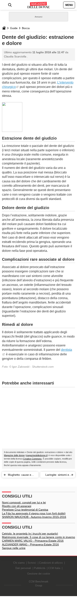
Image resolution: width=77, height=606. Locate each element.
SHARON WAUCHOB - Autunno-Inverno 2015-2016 (34, 516)
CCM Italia (54, 568)
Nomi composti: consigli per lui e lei (24, 502)
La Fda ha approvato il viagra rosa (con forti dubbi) (34, 513)
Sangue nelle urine (13, 548)
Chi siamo (19, 562)
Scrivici (32, 562)
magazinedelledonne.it (36, 455)
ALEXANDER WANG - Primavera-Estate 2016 (30, 544)
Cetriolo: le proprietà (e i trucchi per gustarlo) (30, 533)
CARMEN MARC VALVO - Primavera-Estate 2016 (33, 540)
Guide (14, 28)
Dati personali (23, 568)
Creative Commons (32, 459)
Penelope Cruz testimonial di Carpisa (25, 509)
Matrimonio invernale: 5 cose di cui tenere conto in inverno (38, 537)
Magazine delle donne (14, 455)
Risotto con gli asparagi (16, 506)
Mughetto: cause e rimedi (19, 475)
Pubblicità (39, 568)
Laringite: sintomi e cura (57, 475)
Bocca (26, 28)
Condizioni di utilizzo (51, 562)
